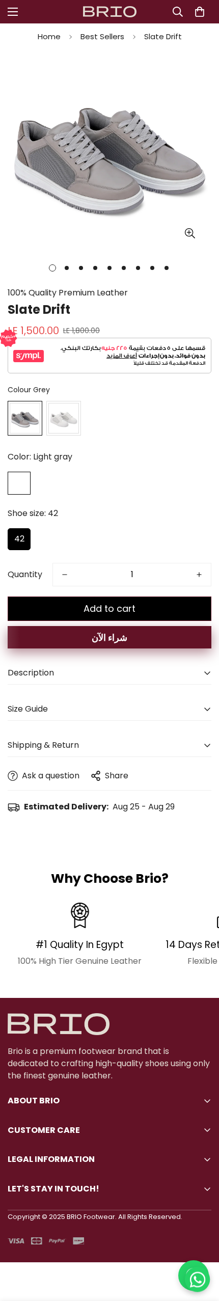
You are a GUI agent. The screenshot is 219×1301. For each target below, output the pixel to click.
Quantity (25, 574)
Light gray (19, 483)
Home (49, 36)
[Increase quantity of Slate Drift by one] (199, 574)
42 (19, 539)
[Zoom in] (189, 233)
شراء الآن (109, 637)
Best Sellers (102, 36)
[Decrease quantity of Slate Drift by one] (64, 574)
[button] (199, 11)
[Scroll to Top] (200, 1247)
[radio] (25, 418)
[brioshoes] (109, 12)
